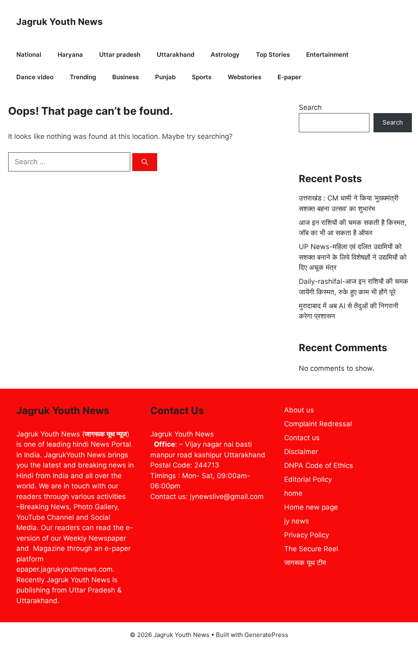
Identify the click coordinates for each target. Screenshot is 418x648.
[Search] (144, 162)
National (28, 54)
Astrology (225, 54)
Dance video (34, 77)
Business (125, 77)
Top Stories (273, 54)
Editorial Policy (308, 479)
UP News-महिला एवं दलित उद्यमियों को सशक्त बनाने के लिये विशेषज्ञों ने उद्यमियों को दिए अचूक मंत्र (353, 257)
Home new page (311, 507)
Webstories (244, 77)
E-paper (289, 77)
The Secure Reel (311, 549)
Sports (201, 77)
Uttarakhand (175, 54)
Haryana (70, 54)
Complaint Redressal (318, 424)
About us (299, 410)
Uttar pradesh (119, 54)
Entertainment (327, 54)
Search (310, 107)
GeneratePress (266, 635)
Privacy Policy (306, 535)
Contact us (302, 438)
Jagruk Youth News (59, 21)
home (293, 493)
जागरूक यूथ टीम (305, 563)
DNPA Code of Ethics (318, 465)
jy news (296, 521)
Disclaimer (301, 452)
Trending (83, 77)
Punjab (165, 77)
